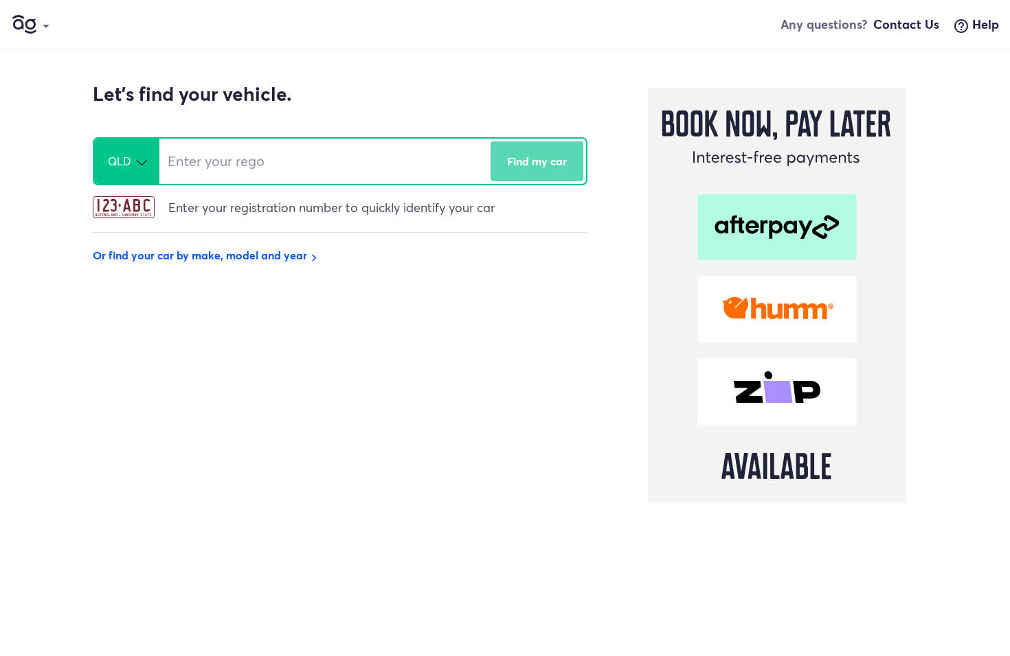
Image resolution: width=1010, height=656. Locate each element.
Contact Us (906, 24)
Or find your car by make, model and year (207, 255)
